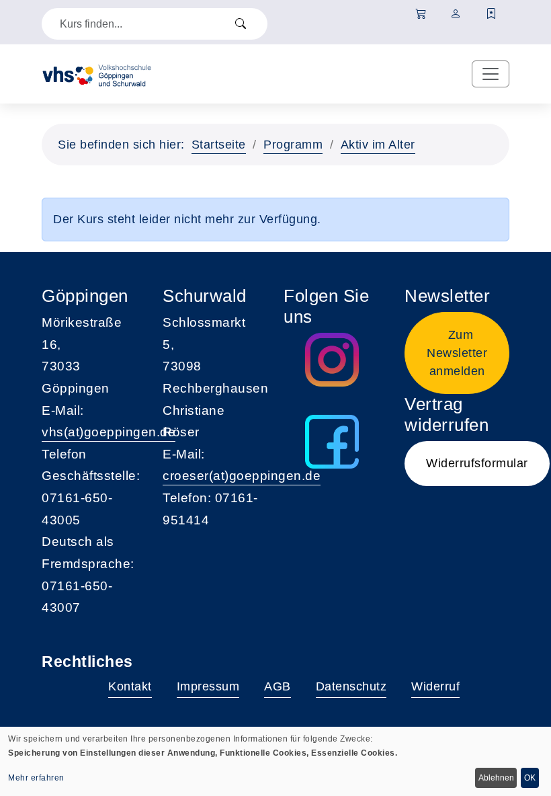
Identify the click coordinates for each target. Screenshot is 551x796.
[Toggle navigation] (490, 74)
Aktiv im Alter (378, 144)
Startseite (219, 144)
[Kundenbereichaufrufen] (456, 14)
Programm (293, 144)
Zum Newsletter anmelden (457, 353)
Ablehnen (496, 778)
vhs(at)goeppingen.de (108, 432)
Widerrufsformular (477, 463)
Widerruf (435, 686)
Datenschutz (351, 686)
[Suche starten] (240, 24)
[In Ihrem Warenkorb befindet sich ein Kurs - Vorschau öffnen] (421, 14)
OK (530, 778)
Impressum (208, 686)
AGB (277, 686)
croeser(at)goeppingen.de (242, 476)
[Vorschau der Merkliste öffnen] (491, 14)
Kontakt (130, 686)
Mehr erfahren (36, 778)
